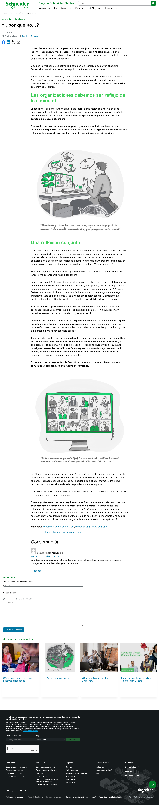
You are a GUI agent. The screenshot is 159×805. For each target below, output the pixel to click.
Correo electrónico (10, 593)
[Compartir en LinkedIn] (8, 42)
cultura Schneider (52, 532)
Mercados (66, 8)
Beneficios (48, 526)
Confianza (103, 526)
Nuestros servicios (48, 8)
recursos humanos (72, 532)
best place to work (64, 526)
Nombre (6, 585)
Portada (4, 13)
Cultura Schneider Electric (17, 13)
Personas (79, 8)
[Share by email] (18, 42)
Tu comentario (8, 603)
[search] (153, 3)
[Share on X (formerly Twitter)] (13, 42)
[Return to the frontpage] (17, 5)
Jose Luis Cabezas (30, 36)
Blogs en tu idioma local (103, 8)
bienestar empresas (85, 526)
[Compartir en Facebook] (3, 42)
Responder (36, 570)
